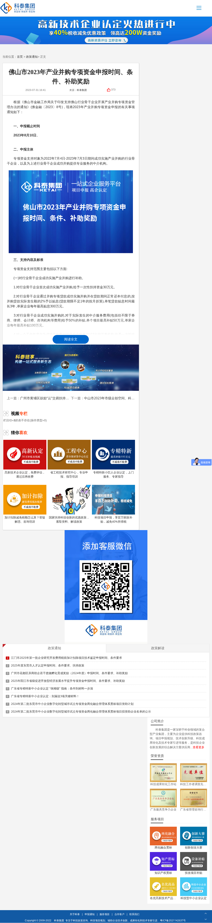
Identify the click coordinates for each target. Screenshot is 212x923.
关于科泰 (75, 914)
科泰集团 (59, 920)
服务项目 (105, 914)
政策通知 (32, 57)
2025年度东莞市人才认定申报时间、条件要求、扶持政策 (47, 665)
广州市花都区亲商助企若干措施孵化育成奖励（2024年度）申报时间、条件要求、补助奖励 (69, 673)
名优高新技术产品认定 (164, 898)
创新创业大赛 (193, 847)
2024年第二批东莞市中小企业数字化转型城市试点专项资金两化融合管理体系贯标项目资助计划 (72, 704)
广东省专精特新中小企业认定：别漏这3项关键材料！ (45, 696)
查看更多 (198, 747)
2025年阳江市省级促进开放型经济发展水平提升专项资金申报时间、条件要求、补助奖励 (68, 681)
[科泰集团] (17, 8)
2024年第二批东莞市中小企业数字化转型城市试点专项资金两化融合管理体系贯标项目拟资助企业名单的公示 (81, 711)
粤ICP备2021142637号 (173, 920)
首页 (20, 57)
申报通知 (90, 914)
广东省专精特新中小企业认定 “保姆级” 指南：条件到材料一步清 (52, 688)
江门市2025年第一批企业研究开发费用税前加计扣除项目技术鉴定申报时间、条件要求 (66, 658)
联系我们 (134, 914)
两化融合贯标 (163, 847)
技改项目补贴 (193, 873)
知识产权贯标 (163, 873)
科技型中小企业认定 (194, 898)
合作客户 (119, 914)
